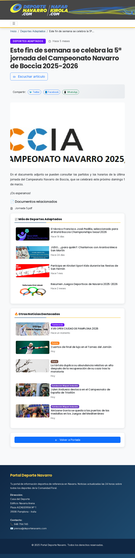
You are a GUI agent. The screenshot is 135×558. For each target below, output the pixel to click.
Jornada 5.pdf (23, 208)
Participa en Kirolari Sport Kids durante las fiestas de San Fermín (84, 267)
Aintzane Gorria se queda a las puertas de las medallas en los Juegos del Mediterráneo (80, 412)
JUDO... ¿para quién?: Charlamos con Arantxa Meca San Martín (84, 248)
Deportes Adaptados (32, 31)
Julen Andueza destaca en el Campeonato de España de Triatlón (80, 391)
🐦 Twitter (34, 92)
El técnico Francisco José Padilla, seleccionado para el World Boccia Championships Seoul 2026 (84, 230)
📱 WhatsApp (71, 92)
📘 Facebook (52, 92)
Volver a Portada (69, 439)
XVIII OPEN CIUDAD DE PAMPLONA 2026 (74, 328)
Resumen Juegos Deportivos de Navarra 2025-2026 (84, 284)
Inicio (13, 31)
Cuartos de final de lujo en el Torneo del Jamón (81, 347)
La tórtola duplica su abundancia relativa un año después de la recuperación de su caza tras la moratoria (82, 368)
